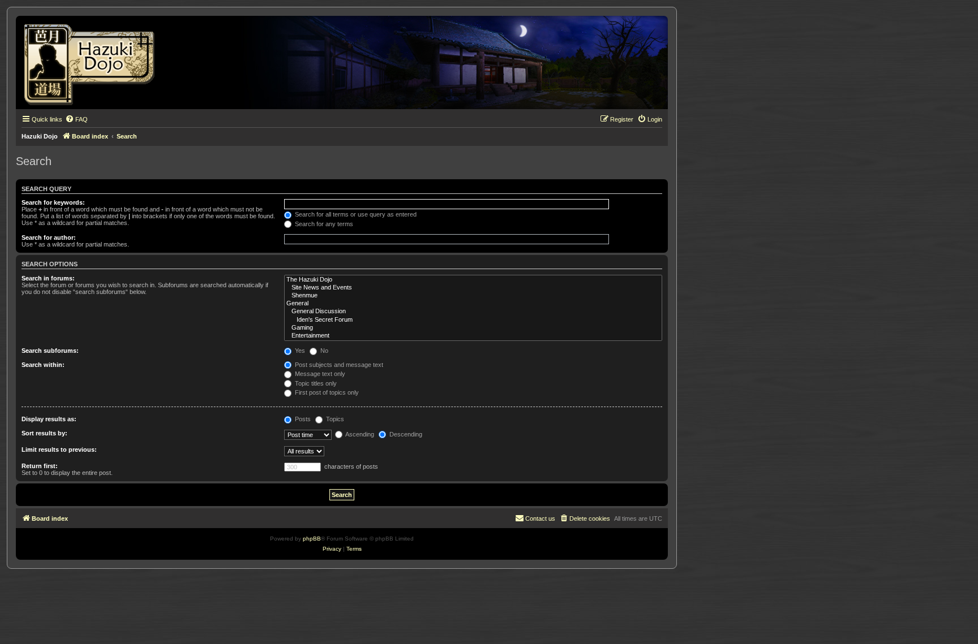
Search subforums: (50, 350)
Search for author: (49, 237)
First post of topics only (326, 392)
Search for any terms (323, 224)
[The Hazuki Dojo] (473, 280)
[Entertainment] (473, 336)
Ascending (359, 434)
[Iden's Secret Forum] (473, 320)
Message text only (319, 373)
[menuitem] (76, 119)
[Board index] (93, 62)
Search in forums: (48, 278)
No (323, 350)
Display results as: (49, 419)
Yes (299, 350)
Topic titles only (315, 383)
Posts (302, 419)
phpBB (312, 538)
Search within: (43, 364)
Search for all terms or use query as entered (355, 214)
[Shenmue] (473, 296)
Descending (405, 434)
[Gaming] (473, 328)
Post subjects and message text (338, 364)
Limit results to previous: (59, 449)
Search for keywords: (53, 202)
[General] (473, 304)
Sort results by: (44, 433)
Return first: (40, 466)
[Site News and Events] (473, 288)
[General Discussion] (473, 311)
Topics (334, 419)
